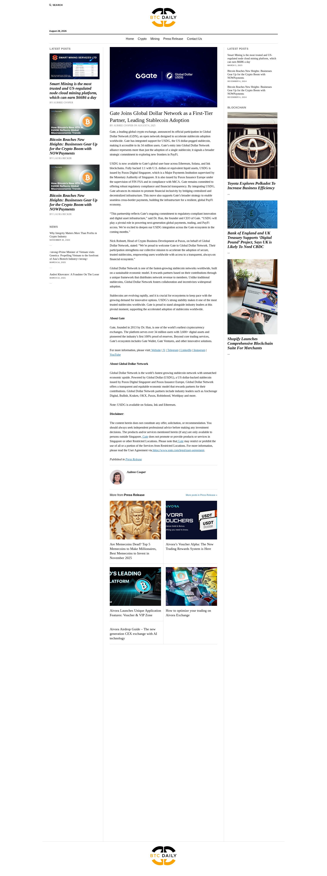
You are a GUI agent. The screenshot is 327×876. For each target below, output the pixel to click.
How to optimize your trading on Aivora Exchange (188, 613)
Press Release (173, 38)
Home (130, 38)
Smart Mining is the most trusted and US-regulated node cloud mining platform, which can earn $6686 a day (73, 91)
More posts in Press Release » (201, 495)
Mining (155, 38)
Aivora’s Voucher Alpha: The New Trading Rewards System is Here (189, 546)
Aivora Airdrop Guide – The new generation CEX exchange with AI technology (133, 633)
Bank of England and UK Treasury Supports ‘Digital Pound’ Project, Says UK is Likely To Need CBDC (249, 240)
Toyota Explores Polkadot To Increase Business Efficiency (251, 185)
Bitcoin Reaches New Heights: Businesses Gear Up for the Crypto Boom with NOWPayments (73, 146)
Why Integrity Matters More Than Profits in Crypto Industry (73, 235)
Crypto (142, 38)
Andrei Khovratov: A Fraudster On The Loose (74, 274)
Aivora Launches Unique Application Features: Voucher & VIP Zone (135, 613)
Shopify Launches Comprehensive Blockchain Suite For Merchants (250, 343)
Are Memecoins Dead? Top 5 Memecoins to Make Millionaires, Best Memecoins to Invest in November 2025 (133, 551)
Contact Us (194, 38)
